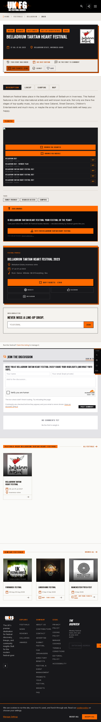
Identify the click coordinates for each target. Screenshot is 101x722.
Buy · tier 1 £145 (46, 597)
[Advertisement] (50, 519)
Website (29, 290)
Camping (42, 87)
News (22, 629)
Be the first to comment (67, 62)
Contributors (43, 629)
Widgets (40, 688)
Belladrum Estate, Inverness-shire (48, 47)
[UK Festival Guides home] (9, 618)
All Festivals (90, 446)
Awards (23, 642)
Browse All (91, 552)
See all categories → (28, 236)
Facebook (72, 290)
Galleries (24, 638)
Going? (37, 68)
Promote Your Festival (41, 680)
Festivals (18, 17)
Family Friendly (11, 200)
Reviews (24, 633)
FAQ (38, 692)
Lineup (28, 87)
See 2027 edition (41, 62)
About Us (41, 625)
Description (12, 87)
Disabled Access (29, 200)
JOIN (88, 324)
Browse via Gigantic (50, 147)
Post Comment (87, 407)
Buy (93, 160)
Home (6, 17)
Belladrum (32, 17)
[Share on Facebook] (96, 360)
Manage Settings (10, 717)
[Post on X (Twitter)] (96, 355)
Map (54, 87)
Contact (40, 633)
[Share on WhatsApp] (96, 365)
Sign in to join (92, 359)
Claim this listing (23, 345)
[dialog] (50, 712)
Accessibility (60, 664)
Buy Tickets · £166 (18, 68)
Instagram (29, 296)
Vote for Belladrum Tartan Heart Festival (50, 231)
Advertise (41, 638)
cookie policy (83, 708)
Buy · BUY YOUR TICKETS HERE (81, 597)
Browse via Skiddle (50, 153)
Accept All (89, 717)
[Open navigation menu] (95, 6)
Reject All (74, 717)
